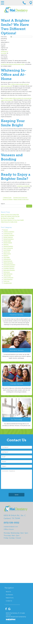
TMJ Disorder (7, 275)
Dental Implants (7, 242)
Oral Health (6, 257)
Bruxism (5, 230)
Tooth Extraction (7, 279)
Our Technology (16, 419)
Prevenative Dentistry (9, 264)
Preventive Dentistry (9, 266)
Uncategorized (7, 283)
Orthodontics (7, 259)
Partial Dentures (7, 261)
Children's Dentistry (8, 231)
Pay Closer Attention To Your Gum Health (12, 220)
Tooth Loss (6, 281)
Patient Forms (10, 597)
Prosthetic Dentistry (8, 268)
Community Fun (7, 233)
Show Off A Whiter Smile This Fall (10, 216)
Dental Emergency (8, 239)
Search (3, 203)
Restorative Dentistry (9, 270)
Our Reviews (9, 594)
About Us (8, 591)
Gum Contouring (8, 248)
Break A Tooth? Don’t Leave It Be (10, 214)
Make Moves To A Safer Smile (9, 222)
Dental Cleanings (8, 237)
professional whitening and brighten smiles (12, 64)
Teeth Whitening (7, 274)
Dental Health (7, 241)
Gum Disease (7, 250)
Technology (6, 272)
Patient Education (8, 263)
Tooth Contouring (8, 277)
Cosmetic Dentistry (8, 235)
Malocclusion (7, 253)
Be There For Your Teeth (7, 218)
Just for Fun (6, 252)
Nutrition (5, 255)
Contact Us (9, 601)
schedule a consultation (23, 186)
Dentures (5, 244)
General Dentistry (8, 246)
